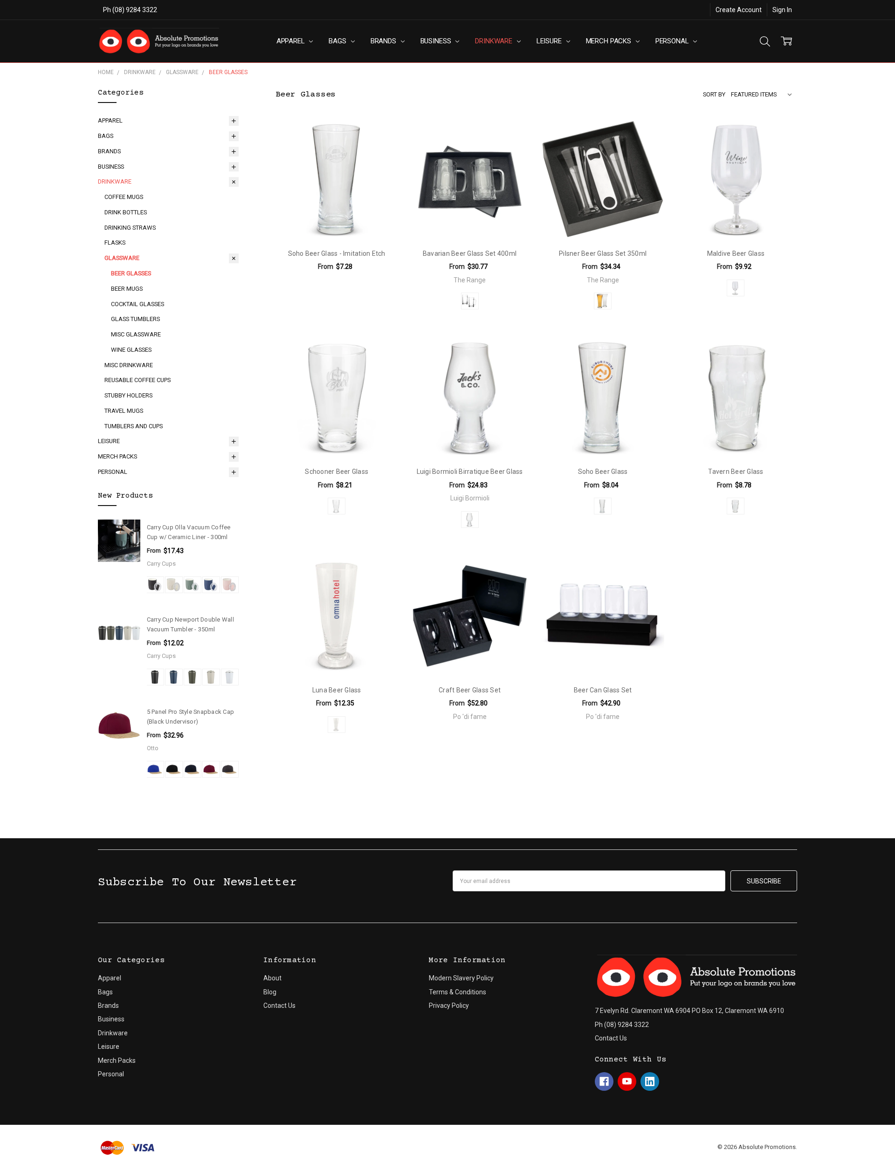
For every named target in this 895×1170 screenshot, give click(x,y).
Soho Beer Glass (603, 471)
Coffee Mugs (123, 196)
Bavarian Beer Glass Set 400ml (469, 253)
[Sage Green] (192, 584)
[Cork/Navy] (192, 769)
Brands (384, 41)
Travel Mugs (123, 410)
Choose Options (337, 221)
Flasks (114, 242)
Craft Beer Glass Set (470, 690)
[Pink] (230, 584)
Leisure (550, 41)
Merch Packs (609, 41)
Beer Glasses (131, 273)
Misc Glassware (136, 334)
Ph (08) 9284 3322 (130, 10)
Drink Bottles (125, 212)
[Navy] (211, 584)
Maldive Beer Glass (736, 253)
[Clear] (470, 301)
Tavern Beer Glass (735, 471)
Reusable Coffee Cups (137, 379)
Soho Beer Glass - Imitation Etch (337, 253)
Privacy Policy (449, 1005)
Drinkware (494, 41)
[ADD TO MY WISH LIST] (381, 135)
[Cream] (174, 584)
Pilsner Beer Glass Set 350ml (603, 253)
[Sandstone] (211, 677)
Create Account (739, 10)
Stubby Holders (128, 395)
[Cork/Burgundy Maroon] (211, 769)
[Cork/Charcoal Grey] (230, 769)
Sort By (714, 94)
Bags (338, 41)
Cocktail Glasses (137, 304)
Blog (269, 992)
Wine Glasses (131, 349)
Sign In (782, 10)
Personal (673, 41)
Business (436, 41)
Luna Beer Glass (336, 690)
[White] (230, 677)
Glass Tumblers (135, 318)
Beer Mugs (127, 288)
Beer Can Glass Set (603, 690)
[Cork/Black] (174, 769)
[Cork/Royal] (155, 769)
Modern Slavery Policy (461, 978)
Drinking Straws (130, 227)
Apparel (291, 41)
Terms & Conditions (457, 992)
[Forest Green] (192, 677)
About (272, 978)
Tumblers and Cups (133, 426)
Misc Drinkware (128, 365)
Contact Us (279, 1005)
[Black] (155, 584)
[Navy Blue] (174, 677)
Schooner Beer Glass (336, 471)
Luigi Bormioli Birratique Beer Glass (470, 471)
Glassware (121, 257)
